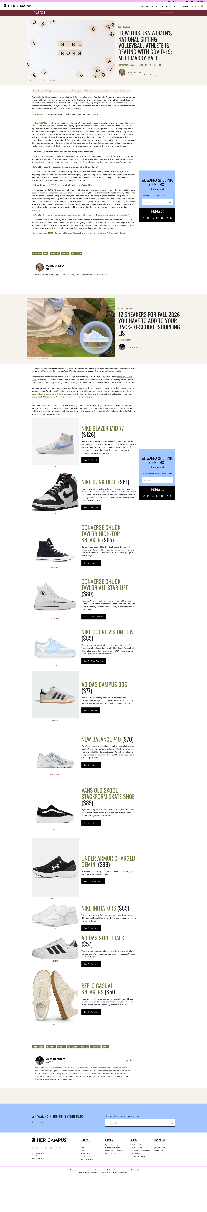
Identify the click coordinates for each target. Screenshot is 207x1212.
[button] (202, 6)
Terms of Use (86, 1156)
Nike (55, 466)
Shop (83, 1150)
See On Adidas (90, 710)
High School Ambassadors (140, 1150)
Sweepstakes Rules (88, 1159)
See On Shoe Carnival (93, 616)
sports (65, 254)
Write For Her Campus (138, 1145)
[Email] (160, 65)
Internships (158, 1150)
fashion (61, 1047)
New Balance (55, 774)
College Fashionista (112, 1147)
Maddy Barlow (134, 72)
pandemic (55, 254)
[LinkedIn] (155, 65)
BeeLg (55, 1024)
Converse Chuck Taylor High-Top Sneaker (101, 533)
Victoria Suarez (134, 347)
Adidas (55, 720)
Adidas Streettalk (102, 937)
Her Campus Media (88, 1145)
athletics (37, 254)
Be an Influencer (136, 1153)
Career (185, 6)
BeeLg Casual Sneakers (97, 988)
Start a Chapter (136, 1147)
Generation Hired (112, 1153)
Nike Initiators (98, 908)
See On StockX (90, 460)
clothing (51, 1047)
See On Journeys (91, 562)
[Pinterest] (146, 65)
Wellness (165, 6)
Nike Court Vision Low (107, 631)
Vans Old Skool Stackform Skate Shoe (108, 793)
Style (154, 6)
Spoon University (111, 1145)
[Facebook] (141, 65)
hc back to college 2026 (78, 1047)
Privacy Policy (86, 1153)
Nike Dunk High (99, 481)
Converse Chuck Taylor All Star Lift (104, 584)
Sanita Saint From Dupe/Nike (38, 359)
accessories (38, 1047)
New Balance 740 (101, 739)
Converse (55, 568)
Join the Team (159, 1147)
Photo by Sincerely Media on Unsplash (42, 80)
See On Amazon (91, 507)
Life (176, 6)
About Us (84, 1147)
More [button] (195, 6)
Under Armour (55, 898)
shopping (95, 1047)
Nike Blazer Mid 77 (102, 428)
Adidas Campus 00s (104, 684)
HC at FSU (38, 12)
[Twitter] (151, 65)
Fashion (128, 308)
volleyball (76, 254)
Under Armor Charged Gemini (108, 861)
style (105, 1047)
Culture (144, 6)
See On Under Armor (93, 881)
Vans (55, 829)
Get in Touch (159, 1145)
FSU (119, 27)
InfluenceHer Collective (114, 1150)
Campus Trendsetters (138, 1156)
